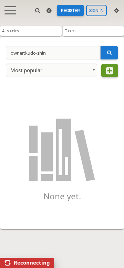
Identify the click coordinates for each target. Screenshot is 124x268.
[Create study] (109, 70)
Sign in (96, 10)
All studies (10, 31)
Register (70, 10)
